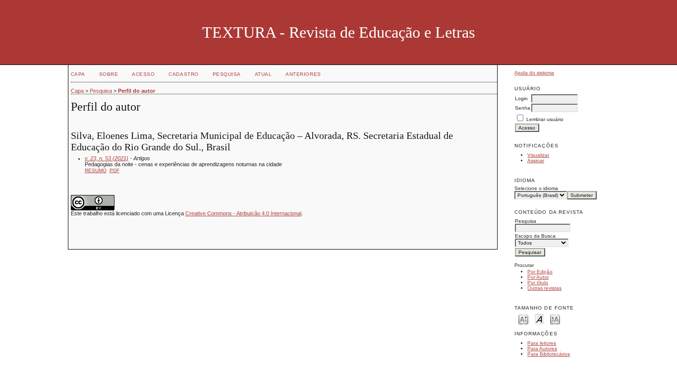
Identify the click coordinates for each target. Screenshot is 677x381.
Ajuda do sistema (534, 72)
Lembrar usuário (545, 119)
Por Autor (538, 277)
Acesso (143, 74)
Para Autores (542, 348)
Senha (522, 108)
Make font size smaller (523, 318)
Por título (537, 282)
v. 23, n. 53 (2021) (106, 158)
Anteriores (303, 74)
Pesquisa (227, 74)
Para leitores (541, 343)
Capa (78, 74)
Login (521, 98)
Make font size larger (555, 318)
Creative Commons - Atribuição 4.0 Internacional (243, 213)
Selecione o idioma (536, 188)
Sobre (108, 74)
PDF (114, 170)
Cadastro (183, 74)
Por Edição (540, 271)
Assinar (535, 160)
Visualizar (538, 155)
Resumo (96, 170)
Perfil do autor (136, 91)
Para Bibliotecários (548, 354)
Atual (263, 74)
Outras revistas (544, 288)
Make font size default (539, 318)
